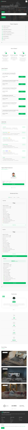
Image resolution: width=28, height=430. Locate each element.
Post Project (3, 421)
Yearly (14, 197)
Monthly (11, 197)
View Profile (13, 184)
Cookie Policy (23, 426)
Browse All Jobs (3, 123)
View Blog (2, 348)
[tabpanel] (13, 178)
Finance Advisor (5, 132)
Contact (11, 422)
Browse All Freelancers (4, 169)
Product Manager (5, 144)
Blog (10, 418)
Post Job (2, 422)
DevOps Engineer (5, 137)
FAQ (19, 418)
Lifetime (18, 197)
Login (2, 418)
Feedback (11, 421)
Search (4, 17)
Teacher (4, 150)
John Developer (13, 177)
